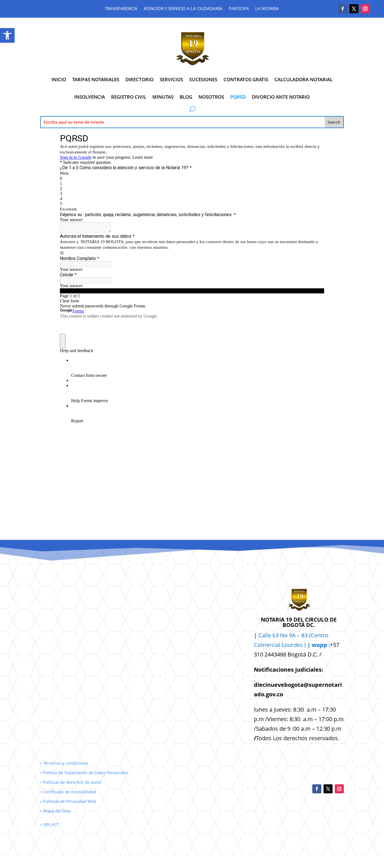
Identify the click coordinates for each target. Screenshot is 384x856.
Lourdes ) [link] (304, 645)
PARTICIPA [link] (239, 8)
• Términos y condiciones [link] (64, 763)
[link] (7, 35)
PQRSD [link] (238, 97)
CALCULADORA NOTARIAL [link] (303, 79)
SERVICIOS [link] (171, 79)
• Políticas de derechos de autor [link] (70, 782)
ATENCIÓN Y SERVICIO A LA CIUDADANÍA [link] (183, 8)
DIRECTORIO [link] (139, 79)
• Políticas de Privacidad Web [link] (68, 801)
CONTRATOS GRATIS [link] (245, 79)
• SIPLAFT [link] (49, 824)
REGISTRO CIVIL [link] (128, 97)
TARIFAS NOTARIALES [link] (95, 79)
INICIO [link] (58, 79)
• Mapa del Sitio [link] (56, 811)
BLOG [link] (186, 97)
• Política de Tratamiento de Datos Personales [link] (84, 772)
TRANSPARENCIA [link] (121, 8)
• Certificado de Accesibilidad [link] (68, 791)
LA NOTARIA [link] (267, 8)
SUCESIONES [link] (203, 79)
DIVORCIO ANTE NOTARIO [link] (281, 97)
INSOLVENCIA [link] (89, 97)
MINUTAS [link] (162, 97)
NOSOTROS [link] (211, 97)
